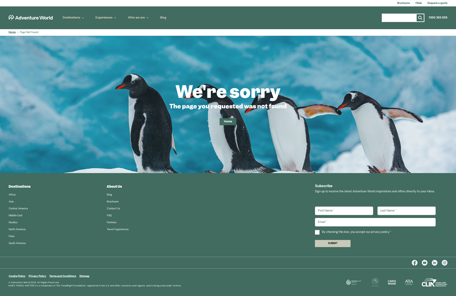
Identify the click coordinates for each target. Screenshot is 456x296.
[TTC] (371, 282)
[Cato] (387, 282)
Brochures (403, 3)
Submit (333, 243)
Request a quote (437, 3)
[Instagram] (444, 263)
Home (12, 32)
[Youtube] (427, 263)
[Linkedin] (437, 263)
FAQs (419, 3)
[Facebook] (417, 263)
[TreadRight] (349, 282)
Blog (163, 17)
